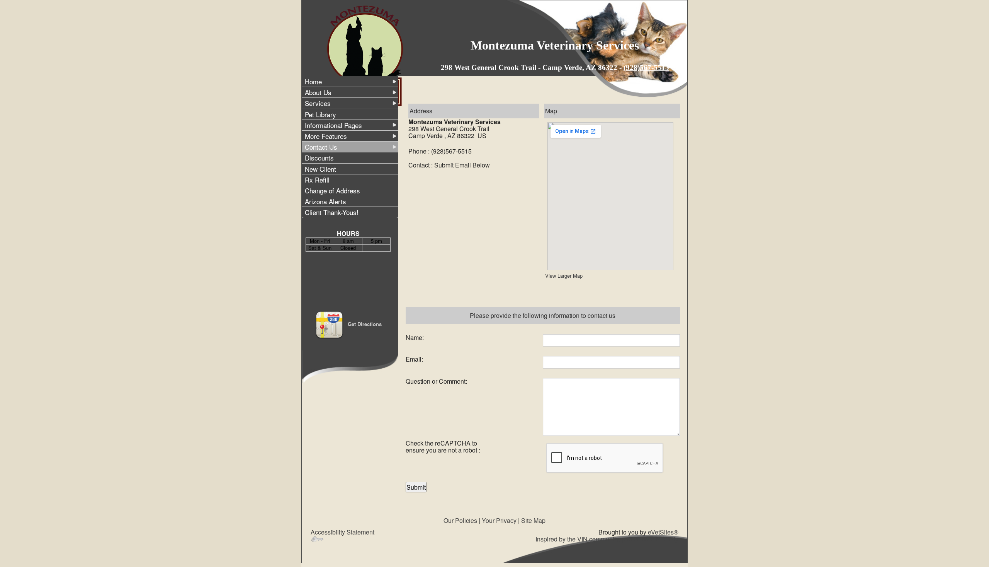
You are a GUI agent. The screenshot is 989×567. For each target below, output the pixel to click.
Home (313, 81)
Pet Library (320, 114)
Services (318, 103)
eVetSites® (663, 532)
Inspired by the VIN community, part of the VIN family (606, 539)
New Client (320, 169)
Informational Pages (333, 125)
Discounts (319, 157)
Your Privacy (499, 520)
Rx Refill (317, 179)
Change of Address (332, 190)
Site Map (533, 520)
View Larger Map (564, 275)
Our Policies (460, 520)
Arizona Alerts (325, 201)
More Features (326, 136)
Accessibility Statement (342, 532)
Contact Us (321, 147)
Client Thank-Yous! (332, 212)
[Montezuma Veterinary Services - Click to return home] (366, 55)
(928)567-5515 (646, 67)
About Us (318, 92)
